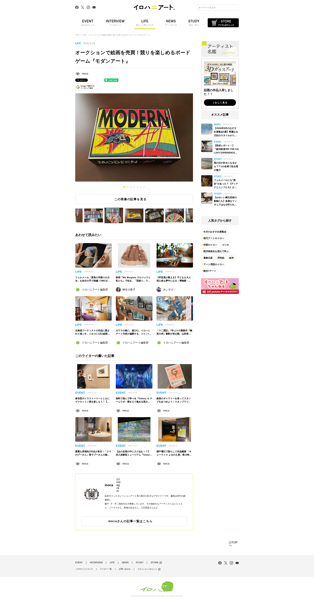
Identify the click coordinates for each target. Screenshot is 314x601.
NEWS (125, 562)
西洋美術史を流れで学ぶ (216, 251)
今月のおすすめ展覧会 (214, 231)
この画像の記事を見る (130, 199)
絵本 (231, 257)
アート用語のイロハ (213, 264)
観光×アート (209, 271)
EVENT (79, 562)
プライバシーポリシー (149, 569)
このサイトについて (84, 569)
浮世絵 (221, 257)
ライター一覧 (106, 569)
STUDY (139, 562)
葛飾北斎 (208, 257)
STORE (156, 562)
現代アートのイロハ (213, 238)
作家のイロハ (210, 244)
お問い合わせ (125, 569)
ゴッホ (225, 244)
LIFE (84, 35)
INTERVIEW (96, 562)
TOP (77, 35)
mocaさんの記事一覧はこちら (130, 521)
